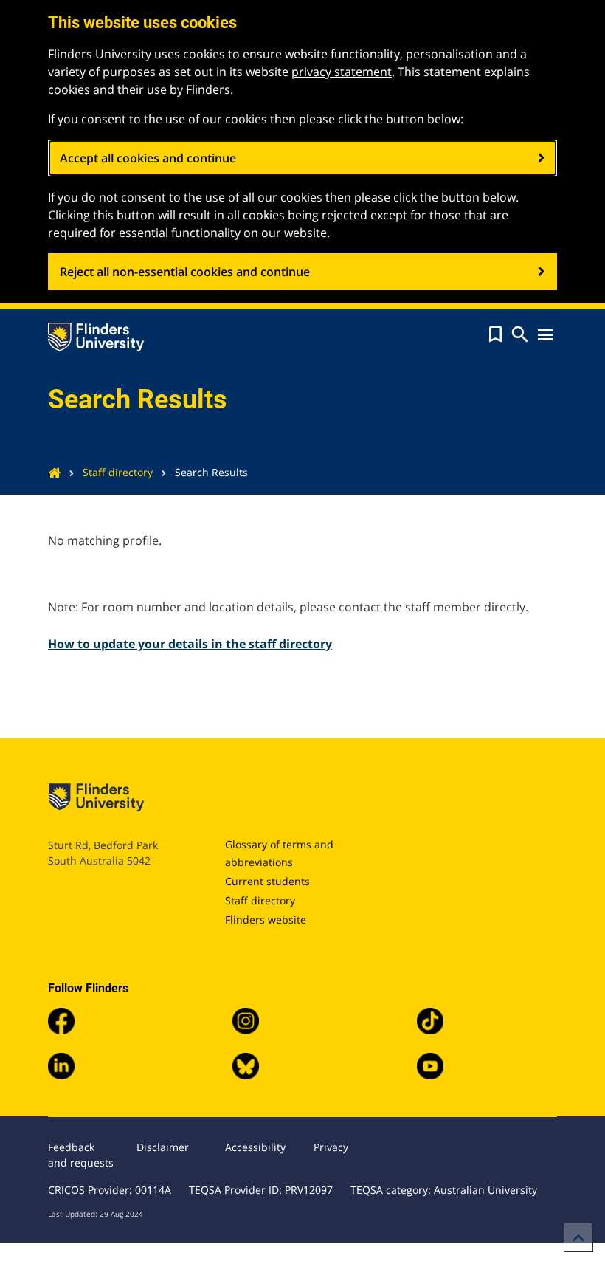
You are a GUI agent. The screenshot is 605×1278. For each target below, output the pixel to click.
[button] (495, 334)
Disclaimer (162, 1147)
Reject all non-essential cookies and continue (185, 272)
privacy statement (341, 71)
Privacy (331, 1147)
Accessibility (255, 1147)
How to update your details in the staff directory (190, 644)
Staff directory (118, 472)
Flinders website (265, 920)
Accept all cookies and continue (148, 158)
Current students (267, 881)
